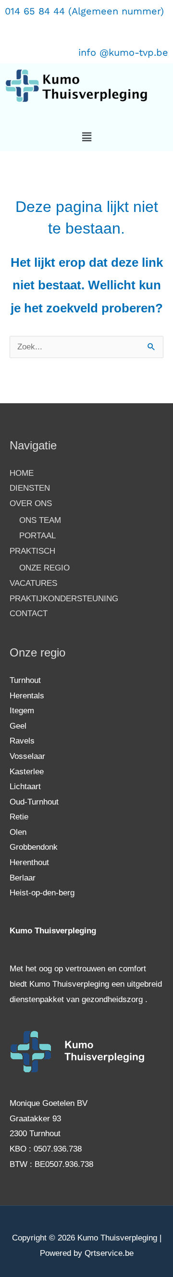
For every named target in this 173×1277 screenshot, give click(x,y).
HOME (22, 473)
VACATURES (33, 583)
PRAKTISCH (32, 551)
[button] (86, 137)
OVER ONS (31, 503)
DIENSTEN (30, 488)
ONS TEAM (40, 520)
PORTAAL (37, 535)
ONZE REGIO (44, 567)
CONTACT (29, 613)
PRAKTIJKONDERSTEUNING (64, 598)
